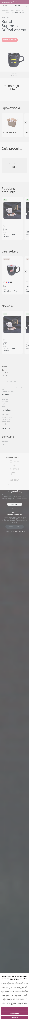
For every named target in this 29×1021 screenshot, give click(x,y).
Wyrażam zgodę (14, 1008)
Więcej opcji (14, 1017)
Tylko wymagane (14, 1013)
